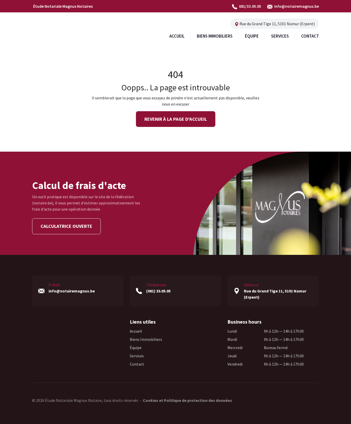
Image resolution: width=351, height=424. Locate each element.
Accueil (136, 331)
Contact (137, 364)
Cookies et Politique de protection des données (187, 400)
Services (137, 355)
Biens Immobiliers (146, 339)
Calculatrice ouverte (66, 226)
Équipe (136, 347)
